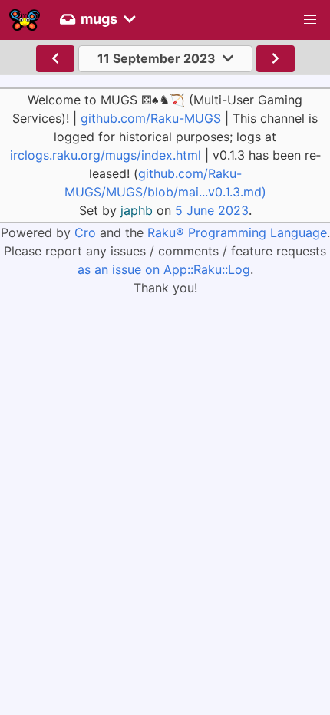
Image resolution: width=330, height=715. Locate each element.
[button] (310, 20)
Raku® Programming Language (237, 232)
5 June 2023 (212, 210)
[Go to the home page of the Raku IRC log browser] (24, 20)
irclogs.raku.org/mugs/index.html (105, 155)
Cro (85, 232)
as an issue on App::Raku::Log (164, 269)
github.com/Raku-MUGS (151, 118)
